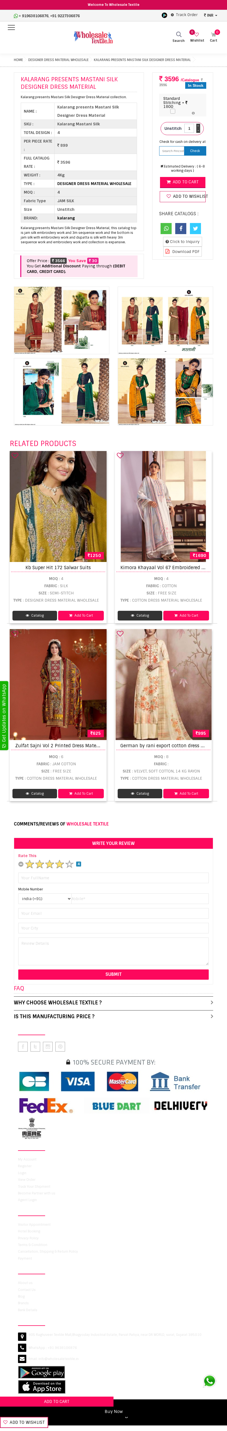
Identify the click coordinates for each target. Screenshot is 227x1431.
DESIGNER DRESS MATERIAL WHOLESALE (58, 60)
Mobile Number (30, 889)
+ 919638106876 (33, 16)
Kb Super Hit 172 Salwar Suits (58, 568)
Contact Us (27, 1290)
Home (18, 60)
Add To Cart (83, 615)
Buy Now (114, 1411)
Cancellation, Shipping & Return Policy (48, 1251)
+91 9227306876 (65, 16)
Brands (23, 1303)
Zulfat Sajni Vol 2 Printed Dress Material (59, 746)
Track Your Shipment (34, 1186)
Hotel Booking (29, 1231)
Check (195, 151)
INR (210, 15)
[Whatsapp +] (166, 228)
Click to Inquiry (184, 241)
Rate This (27, 856)
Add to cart (185, 182)
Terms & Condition (32, 1245)
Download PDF (185, 251)
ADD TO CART (56, 1401)
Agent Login (27, 1200)
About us (25, 1283)
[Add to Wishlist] (15, 455)
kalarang (66, 218)
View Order (26, 1179)
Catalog (37, 615)
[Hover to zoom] (61, 320)
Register (25, 1166)
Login (22, 1173)
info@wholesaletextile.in (58, 1359)
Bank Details (27, 1310)
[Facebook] (180, 228)
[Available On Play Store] (164, 15)
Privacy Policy (28, 1238)
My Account (27, 1159)
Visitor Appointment (34, 1224)
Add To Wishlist (27, 1422)
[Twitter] (195, 228)
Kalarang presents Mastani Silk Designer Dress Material (142, 60)
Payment (25, 1258)
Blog (21, 1296)
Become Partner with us (36, 1193)
